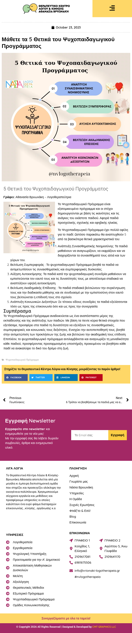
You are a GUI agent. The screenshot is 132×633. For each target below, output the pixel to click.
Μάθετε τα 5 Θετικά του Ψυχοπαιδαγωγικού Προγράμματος (58, 42)
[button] (16, 377)
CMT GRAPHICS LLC (104, 626)
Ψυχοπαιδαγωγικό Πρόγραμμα (22, 359)
